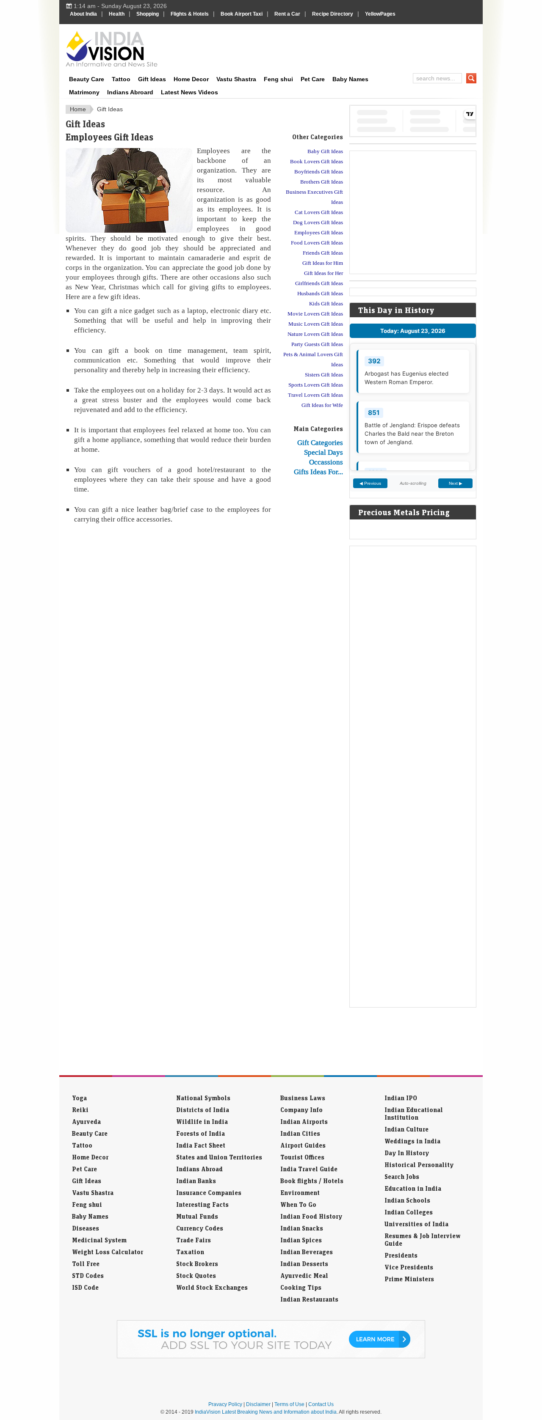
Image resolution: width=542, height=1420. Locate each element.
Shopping (147, 14)
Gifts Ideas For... (318, 471)
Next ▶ (455, 483)
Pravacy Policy (225, 1404)
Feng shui (278, 79)
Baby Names (350, 79)
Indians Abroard (130, 92)
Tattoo (121, 79)
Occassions (326, 462)
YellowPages (380, 14)
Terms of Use (289, 1404)
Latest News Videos (189, 92)
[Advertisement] (328, 47)
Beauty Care (86, 79)
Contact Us (321, 1404)
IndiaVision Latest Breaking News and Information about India (266, 1412)
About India (83, 14)
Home (78, 109)
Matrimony (84, 92)
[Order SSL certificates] (271, 1357)
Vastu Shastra (236, 79)
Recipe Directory (332, 14)
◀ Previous (370, 483)
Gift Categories (320, 442)
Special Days (323, 452)
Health (116, 14)
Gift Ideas (152, 79)
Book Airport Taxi (242, 14)
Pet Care (313, 79)
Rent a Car (287, 14)
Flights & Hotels (190, 14)
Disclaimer (258, 1404)
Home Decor (191, 79)
